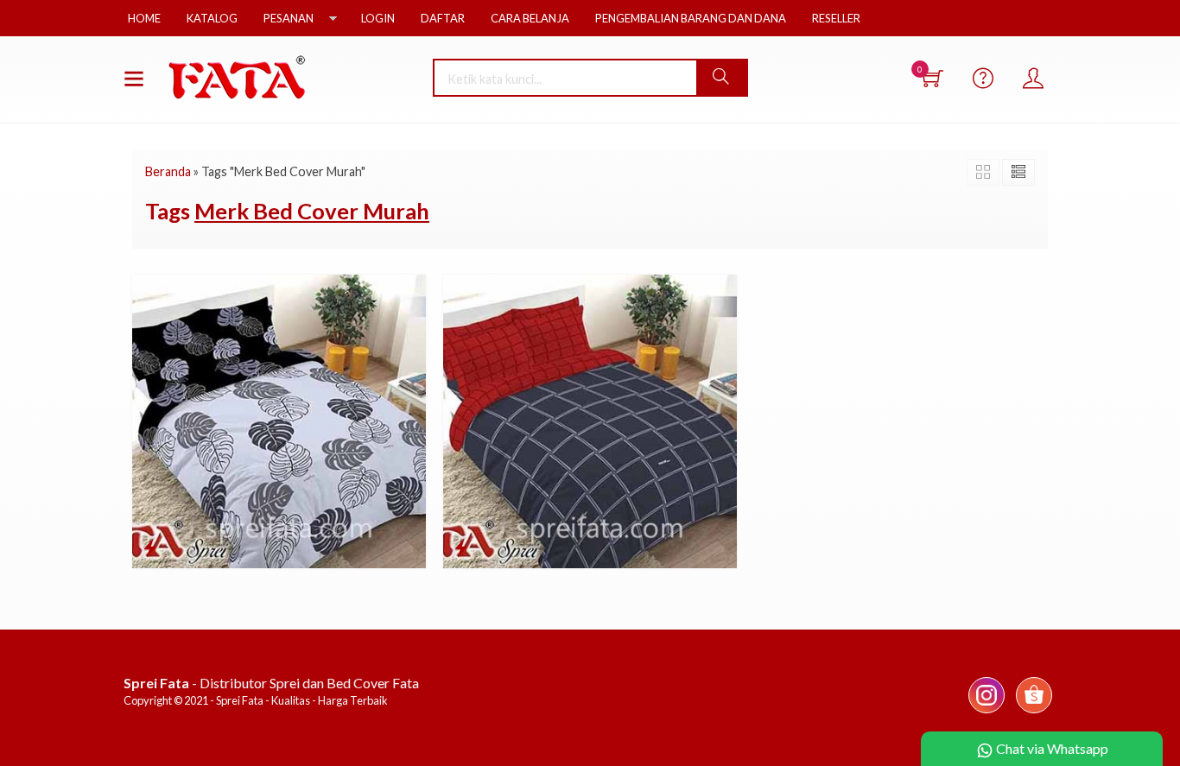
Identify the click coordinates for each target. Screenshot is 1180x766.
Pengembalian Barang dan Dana (690, 18)
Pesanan (288, 18)
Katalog (212, 18)
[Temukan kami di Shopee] (1034, 712)
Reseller (836, 18)
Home (144, 18)
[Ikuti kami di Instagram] (986, 712)
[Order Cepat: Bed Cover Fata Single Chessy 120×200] (461, 547)
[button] (721, 77)
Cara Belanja (530, 18)
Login (378, 18)
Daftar (443, 18)
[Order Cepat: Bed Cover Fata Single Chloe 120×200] (150, 547)
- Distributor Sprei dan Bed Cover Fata (271, 682)
